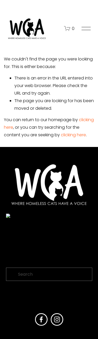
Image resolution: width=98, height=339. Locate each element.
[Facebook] (41, 319)
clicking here (73, 135)
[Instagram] (57, 319)
